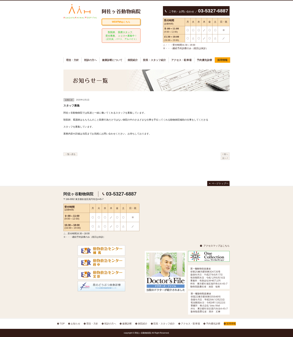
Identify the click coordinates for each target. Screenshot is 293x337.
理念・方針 (72, 59)
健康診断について (112, 59)
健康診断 (127, 323)
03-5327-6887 (121, 194)
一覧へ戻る (70, 154)
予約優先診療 (204, 59)
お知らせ (69, 100)
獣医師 (111, 32)
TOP (62, 323)
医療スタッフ (125, 32)
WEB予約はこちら (121, 22)
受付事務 (110, 35)
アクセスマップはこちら (216, 246)
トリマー (123, 35)
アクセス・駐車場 (181, 59)
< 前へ (225, 154)
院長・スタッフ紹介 (154, 59)
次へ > (225, 158)
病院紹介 (133, 59)
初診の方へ (90, 59)
